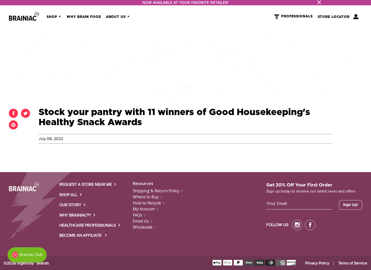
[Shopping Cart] (355, 16)
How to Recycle (147, 203)
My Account (144, 209)
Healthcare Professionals (87, 225)
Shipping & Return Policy (156, 191)
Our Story (70, 205)
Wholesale (142, 227)
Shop (52, 17)
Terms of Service (352, 263)
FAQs (137, 215)
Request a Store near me (85, 184)
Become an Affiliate (80, 235)
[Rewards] (27, 254)
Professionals (296, 16)
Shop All (68, 195)
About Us (116, 17)
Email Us (141, 221)
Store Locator (334, 17)
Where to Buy (146, 197)
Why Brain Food (84, 17)
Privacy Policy (317, 263)
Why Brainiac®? (75, 215)
